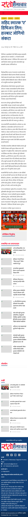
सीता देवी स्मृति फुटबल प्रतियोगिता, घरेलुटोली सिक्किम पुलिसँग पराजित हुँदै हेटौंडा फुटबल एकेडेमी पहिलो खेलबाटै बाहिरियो (19, 317)
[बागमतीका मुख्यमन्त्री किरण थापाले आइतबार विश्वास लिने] (7, 271)
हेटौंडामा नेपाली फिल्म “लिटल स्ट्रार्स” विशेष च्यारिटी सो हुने (18, 261)
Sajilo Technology (13, 515)
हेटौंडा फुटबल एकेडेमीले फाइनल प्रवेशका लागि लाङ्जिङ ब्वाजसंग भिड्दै (19, 292)
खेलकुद (4, 18)
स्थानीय (17, 18)
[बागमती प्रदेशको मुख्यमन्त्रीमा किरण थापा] (5, 412)
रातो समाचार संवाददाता (19, 255)
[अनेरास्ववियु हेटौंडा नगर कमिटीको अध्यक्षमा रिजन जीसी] (7, 251)
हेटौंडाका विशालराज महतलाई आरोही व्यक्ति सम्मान (18, 281)
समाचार (10, 18)
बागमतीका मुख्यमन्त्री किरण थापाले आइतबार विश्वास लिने (19, 270)
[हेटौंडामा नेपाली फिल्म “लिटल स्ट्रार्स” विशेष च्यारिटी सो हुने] (7, 261)
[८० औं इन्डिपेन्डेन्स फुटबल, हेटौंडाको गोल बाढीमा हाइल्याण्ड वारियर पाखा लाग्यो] (7, 305)
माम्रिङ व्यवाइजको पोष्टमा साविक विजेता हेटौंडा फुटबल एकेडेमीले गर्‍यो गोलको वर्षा (19, 349)
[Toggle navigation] (3, 13)
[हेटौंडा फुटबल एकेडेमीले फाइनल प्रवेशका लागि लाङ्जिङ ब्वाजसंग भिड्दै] (7, 293)
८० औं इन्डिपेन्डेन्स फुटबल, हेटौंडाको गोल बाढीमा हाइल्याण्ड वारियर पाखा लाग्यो (19, 304)
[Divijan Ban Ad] (14, 220)
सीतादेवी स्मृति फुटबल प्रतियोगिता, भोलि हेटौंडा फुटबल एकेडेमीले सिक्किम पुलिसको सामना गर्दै (19, 338)
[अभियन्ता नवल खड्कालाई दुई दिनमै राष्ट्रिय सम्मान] (7, 328)
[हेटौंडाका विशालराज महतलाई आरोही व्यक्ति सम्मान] (7, 282)
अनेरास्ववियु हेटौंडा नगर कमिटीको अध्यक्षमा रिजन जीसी (19, 250)
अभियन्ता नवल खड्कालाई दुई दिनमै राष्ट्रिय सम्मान (19, 327)
